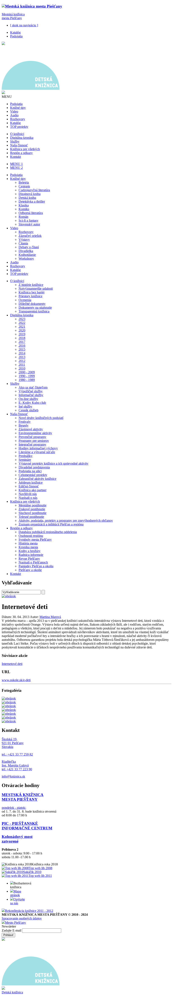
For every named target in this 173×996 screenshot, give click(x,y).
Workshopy (26, 258)
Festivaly (25, 421)
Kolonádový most (17, 836)
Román (23, 216)
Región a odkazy (21, 153)
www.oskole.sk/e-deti (16, 680)
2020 (22, 330)
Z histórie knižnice (31, 285)
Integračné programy (32, 444)
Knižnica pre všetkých (25, 149)
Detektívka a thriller (32, 201)
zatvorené (10, 841)
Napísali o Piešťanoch (33, 562)
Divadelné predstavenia (34, 467)
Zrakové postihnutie (32, 509)
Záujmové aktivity (31, 429)
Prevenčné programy (32, 437)
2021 (22, 326)
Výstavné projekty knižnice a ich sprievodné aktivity (53, 463)
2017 (22, 342)
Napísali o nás (28, 497)
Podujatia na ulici (30, 471)
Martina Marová (50, 617)
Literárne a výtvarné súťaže (37, 452)
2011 (22, 364)
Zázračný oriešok (30, 235)
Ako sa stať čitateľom (33, 387)
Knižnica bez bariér (32, 292)
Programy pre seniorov (34, 440)
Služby (14, 141)
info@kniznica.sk (13, 776)
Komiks (24, 209)
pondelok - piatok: (14, 807)
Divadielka (26, 251)
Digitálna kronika (21, 137)
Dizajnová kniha (30, 194)
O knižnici (17, 134)
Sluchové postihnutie (32, 513)
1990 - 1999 (27, 376)
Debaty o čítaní (29, 247)
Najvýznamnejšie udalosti (36, 288)
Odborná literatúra (31, 213)
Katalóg (15, 32)
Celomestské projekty (33, 475)
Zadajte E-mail (12, 930)
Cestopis (24, 186)
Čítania (23, 243)
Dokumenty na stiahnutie (35, 307)
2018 (22, 338)
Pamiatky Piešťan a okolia (36, 566)
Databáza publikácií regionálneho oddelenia (48, 532)
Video (14, 111)
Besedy (23, 425)
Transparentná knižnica (34, 311)
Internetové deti (12, 664)
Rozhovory (17, 119)
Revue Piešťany (29, 558)
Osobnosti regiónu (31, 536)
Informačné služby (31, 395)
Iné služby (25, 406)
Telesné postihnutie (31, 516)
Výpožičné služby (31, 391)
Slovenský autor (29, 224)
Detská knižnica (12, 992)
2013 (22, 357)
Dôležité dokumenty (32, 304)
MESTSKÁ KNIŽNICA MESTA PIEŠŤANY (22, 797)
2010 (22, 368)
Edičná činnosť (29, 486)
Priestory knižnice (30, 296)
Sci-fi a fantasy (28, 220)
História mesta (28, 543)
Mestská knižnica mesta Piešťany (13, 16)
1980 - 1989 (27, 380)
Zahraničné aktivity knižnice (37, 478)
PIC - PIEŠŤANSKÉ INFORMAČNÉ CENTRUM (27, 825)
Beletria (24, 182)
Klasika (24, 205)
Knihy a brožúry (30, 551)
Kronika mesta (28, 547)
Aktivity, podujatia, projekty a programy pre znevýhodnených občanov (66, 520)
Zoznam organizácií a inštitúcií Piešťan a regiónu (51, 524)
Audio (14, 115)
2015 (22, 349)
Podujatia (16, 36)
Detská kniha (27, 197)
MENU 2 (16, 167)
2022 (22, 323)
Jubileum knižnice (31, 482)
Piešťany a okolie (30, 570)
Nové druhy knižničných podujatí (41, 418)
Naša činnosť (19, 145)
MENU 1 (16, 164)
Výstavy (24, 239)
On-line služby (28, 399)
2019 (22, 334)
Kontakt (15, 156)
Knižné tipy (18, 107)
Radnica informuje (31, 555)
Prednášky (25, 456)
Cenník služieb (28, 410)
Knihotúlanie (27, 255)
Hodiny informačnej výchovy (38, 448)
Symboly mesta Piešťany (35, 539)
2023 (22, 319)
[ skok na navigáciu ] (24, 25)
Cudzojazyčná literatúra (34, 190)
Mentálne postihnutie (32, 505)
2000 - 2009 (27, 372)
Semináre (25, 459)
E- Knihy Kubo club (32, 402)
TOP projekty (19, 126)
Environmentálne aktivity (35, 433)
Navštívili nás (28, 494)
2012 (22, 361)
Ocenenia (25, 300)
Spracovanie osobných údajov (22, 918)
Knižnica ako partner (32, 490)
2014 (22, 353)
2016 (22, 345)
